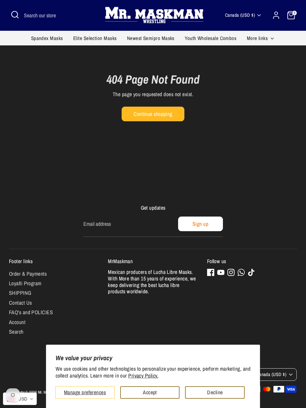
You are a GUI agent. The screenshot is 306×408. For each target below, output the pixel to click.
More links (258, 38)
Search (16, 331)
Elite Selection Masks (95, 38)
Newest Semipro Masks (151, 38)
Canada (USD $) (240, 15)
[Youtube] (220, 272)
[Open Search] (15, 15)
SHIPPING (20, 293)
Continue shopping (153, 114)
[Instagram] (231, 272)
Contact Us (20, 302)
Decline (215, 392)
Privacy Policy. (143, 375)
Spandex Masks (47, 38)
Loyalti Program (25, 283)
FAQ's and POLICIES (31, 312)
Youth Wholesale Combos (210, 38)
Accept (150, 392)
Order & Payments (28, 273)
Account (17, 322)
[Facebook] (210, 272)
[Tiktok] (251, 272)
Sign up (200, 224)
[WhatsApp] (241, 272)
